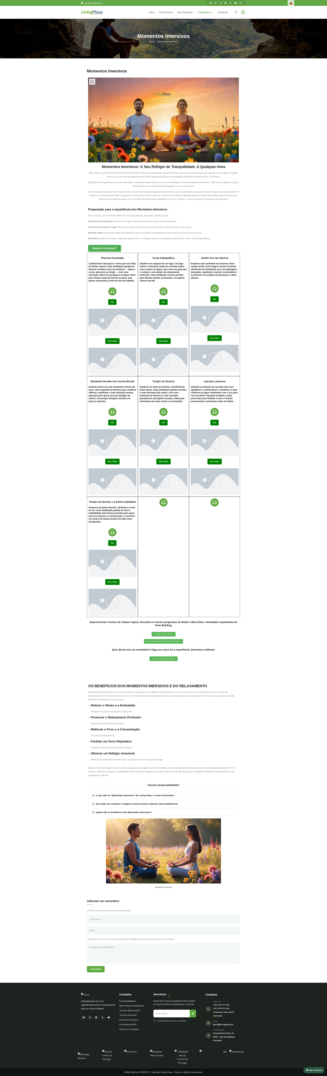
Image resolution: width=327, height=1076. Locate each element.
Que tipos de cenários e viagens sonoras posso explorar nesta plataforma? (137, 804)
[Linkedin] (225, 3)
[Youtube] (235, 3)
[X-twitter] (230, 3)
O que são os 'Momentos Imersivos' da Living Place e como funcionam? (135, 795)
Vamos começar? (104, 248)
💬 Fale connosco (314, 1070)
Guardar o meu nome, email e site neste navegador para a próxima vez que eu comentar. (132, 939)
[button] (112, 322)
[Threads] (220, 3)
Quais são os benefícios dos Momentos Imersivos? (124, 812)
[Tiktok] (240, 3)
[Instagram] (216, 3)
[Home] (92, 12)
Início (151, 41)
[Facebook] (211, 3)
